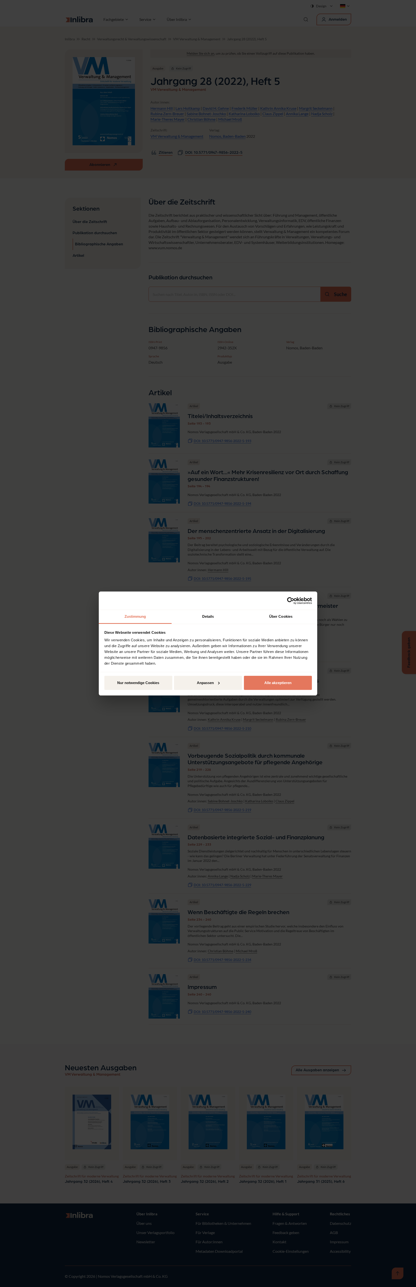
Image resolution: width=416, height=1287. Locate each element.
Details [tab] (208, 616)
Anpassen (205, 683)
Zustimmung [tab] (135, 616)
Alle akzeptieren (277, 683)
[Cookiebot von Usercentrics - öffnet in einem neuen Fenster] (290, 600)
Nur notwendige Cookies (138, 683)
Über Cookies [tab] (280, 616)
